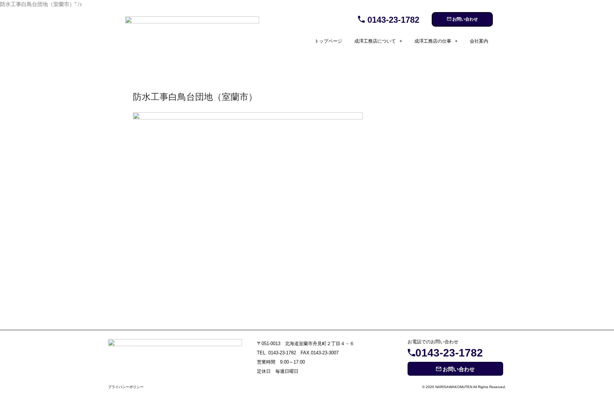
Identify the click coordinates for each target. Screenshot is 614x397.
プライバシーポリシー (126, 387)
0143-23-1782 (392, 20)
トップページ (328, 41)
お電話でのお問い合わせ (433, 341)
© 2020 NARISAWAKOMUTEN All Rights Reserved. (464, 387)
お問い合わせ (464, 19)
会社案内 (479, 41)
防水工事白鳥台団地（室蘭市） (195, 96)
